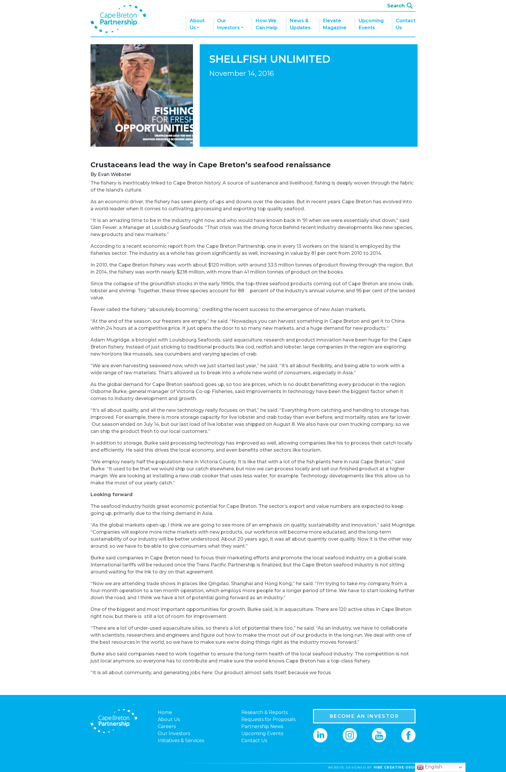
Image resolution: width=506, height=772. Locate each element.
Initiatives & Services (181, 740)
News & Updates (300, 24)
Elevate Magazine (334, 24)
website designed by (374, 767)
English (433, 767)
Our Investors (228, 24)
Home (165, 712)
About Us (197, 24)
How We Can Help (267, 24)
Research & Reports (264, 712)
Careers (167, 726)
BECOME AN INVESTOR (364, 716)
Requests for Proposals (268, 719)
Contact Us (406, 24)
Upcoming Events (371, 24)
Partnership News (262, 726)
